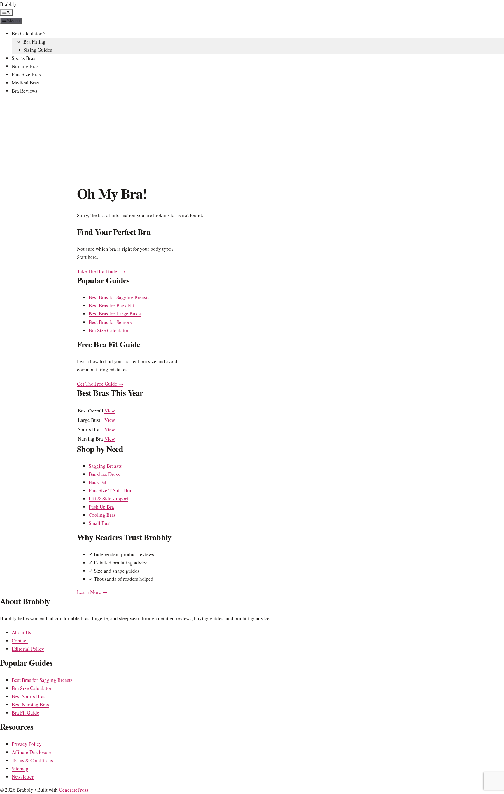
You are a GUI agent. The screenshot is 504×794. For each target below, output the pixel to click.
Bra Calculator (27, 33)
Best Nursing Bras (30, 704)
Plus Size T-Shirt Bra (110, 490)
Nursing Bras (25, 66)
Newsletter (23, 776)
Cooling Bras (102, 515)
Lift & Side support (108, 498)
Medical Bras (25, 82)
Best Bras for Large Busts (115, 313)
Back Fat (97, 482)
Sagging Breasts (105, 465)
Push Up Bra (101, 506)
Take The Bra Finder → (101, 271)
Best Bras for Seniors (110, 322)
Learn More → (92, 592)
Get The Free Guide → (100, 383)
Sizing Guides (37, 49)
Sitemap (20, 768)
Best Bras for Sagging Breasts (119, 297)
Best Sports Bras (29, 696)
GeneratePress (73, 789)
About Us (21, 632)
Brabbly (8, 4)
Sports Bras (23, 58)
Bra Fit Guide (25, 712)
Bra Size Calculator (109, 330)
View (109, 410)
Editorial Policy (28, 648)
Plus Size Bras (26, 74)
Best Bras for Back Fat (111, 305)
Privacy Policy (27, 744)
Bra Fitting (34, 41)
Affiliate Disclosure (32, 752)
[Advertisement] (252, 141)
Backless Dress (104, 474)
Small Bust (100, 523)
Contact (20, 640)
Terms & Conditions (32, 760)
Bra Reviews (24, 90)
